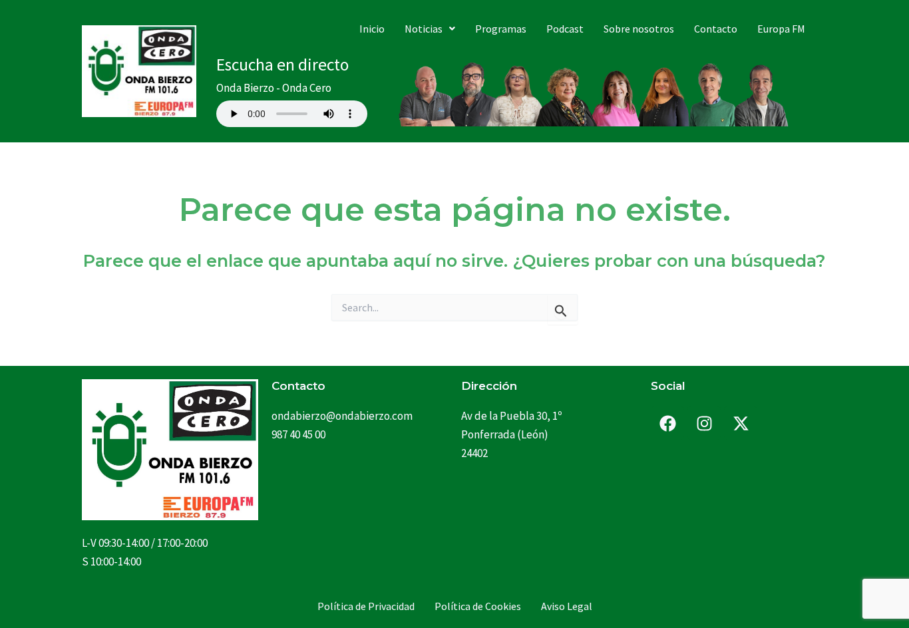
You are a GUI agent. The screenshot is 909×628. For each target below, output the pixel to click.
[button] (430, 28)
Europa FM (781, 28)
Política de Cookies (478, 606)
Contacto (715, 28)
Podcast (565, 28)
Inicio (372, 28)
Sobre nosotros (639, 28)
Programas (500, 28)
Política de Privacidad (366, 606)
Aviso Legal (566, 606)
